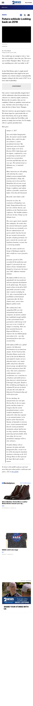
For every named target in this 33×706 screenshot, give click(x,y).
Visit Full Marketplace (25, 483)
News (4, 15)
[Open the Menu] (2, 2)
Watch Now (28, 2)
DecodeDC (15, 472)
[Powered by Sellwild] (28, 580)
